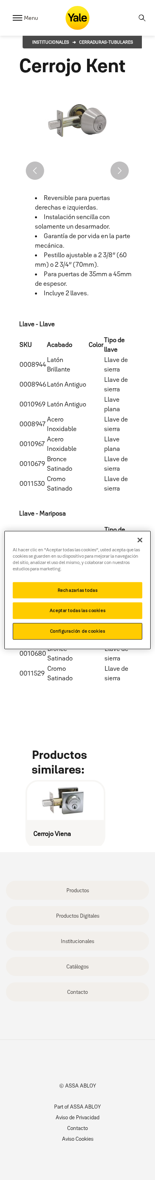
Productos (77, 890)
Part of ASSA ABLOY (77, 1106)
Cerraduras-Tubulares (106, 42)
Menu (31, 17)
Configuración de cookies (77, 631)
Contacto (77, 992)
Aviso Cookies (77, 1139)
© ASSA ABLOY (77, 1085)
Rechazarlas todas (78, 590)
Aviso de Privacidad (77, 1117)
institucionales (50, 42)
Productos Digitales (77, 915)
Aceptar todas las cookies (77, 610)
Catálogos (77, 966)
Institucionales (77, 941)
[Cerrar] (140, 540)
